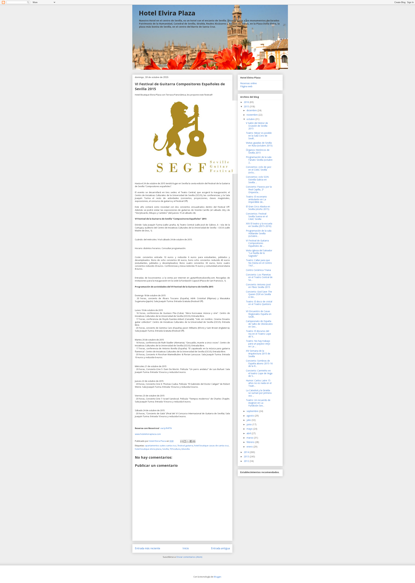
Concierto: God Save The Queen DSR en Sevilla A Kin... (259, 294)
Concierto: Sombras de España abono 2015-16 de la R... (259, 363)
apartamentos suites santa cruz (161, 445)
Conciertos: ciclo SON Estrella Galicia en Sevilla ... (257, 179)
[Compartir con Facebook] (191, 441)
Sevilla (165, 448)
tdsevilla (185, 448)
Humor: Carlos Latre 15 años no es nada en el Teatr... (259, 383)
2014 (247, 452)
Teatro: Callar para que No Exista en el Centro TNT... (259, 263)
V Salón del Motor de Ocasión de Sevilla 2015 (257, 125)
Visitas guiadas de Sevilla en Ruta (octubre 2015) (259, 144)
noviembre (252, 114)
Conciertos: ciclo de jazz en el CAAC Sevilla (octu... (258, 169)
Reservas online (248, 83)
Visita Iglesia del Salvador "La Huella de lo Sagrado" (259, 253)
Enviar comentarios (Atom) (189, 556)
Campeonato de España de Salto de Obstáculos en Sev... (259, 324)
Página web (246, 86)
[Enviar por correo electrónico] (181, 441)
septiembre (253, 411)
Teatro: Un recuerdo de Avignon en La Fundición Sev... (258, 403)
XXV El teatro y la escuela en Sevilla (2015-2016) (259, 225)
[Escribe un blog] (184, 441)
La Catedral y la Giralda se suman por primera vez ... (259, 393)
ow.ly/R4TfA (166, 428)
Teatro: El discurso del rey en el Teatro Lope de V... (258, 333)
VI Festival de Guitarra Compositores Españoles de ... (257, 243)
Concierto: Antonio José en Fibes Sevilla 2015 (258, 286)
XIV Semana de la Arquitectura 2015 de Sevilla (258, 353)
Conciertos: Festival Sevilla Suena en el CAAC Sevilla (257, 216)
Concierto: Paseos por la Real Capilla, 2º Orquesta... (259, 189)
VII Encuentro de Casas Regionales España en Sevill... (258, 314)
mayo (250, 428)
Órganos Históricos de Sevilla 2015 (257, 151)
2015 (247, 106)
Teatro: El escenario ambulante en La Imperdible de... (256, 199)
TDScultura (175, 448)
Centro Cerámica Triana (258, 270)
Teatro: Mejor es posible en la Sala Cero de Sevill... (259, 135)
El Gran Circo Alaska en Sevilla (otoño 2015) (258, 208)
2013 (247, 456)
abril (249, 433)
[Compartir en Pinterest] (194, 441)
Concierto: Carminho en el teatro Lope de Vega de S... (259, 373)
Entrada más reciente (147, 548)
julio (249, 420)
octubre (251, 119)
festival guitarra (185, 445)
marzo (250, 437)
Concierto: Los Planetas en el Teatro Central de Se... (259, 277)
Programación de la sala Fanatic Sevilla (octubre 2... (259, 159)
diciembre (252, 110)
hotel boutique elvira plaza (148, 448)
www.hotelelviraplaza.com (148, 434)
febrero (251, 442)
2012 (247, 461)
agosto (251, 415)
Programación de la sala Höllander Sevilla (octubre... (258, 233)
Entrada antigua (220, 548)
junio (249, 424)
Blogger (217, 576)
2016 (247, 102)
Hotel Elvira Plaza (167, 12)
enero (250, 446)
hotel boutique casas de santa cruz (211, 445)
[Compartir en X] (188, 441)
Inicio (186, 548)
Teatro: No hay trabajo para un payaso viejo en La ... (258, 343)
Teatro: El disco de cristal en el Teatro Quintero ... (259, 304)
